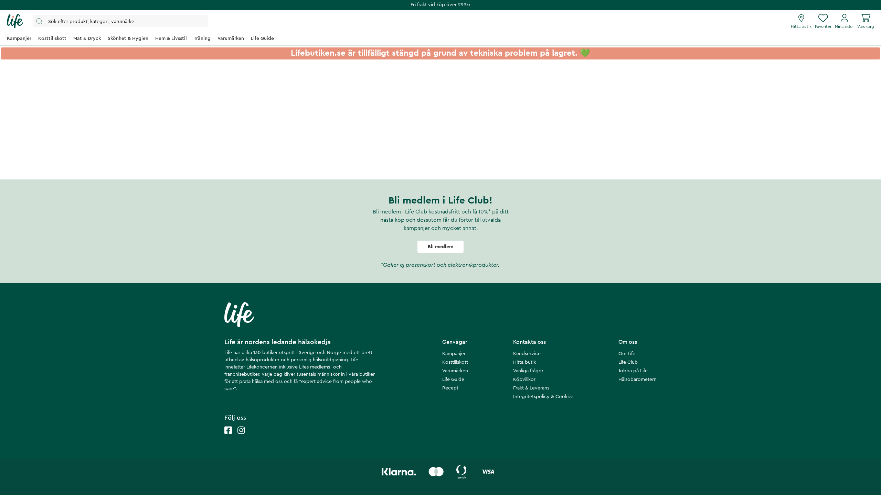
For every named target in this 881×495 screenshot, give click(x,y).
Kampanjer (454, 353)
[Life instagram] (241, 437)
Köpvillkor (524, 379)
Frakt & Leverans (531, 388)
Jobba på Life (633, 370)
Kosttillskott (455, 362)
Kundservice (527, 353)
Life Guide (453, 379)
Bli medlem (440, 246)
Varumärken (455, 370)
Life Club (628, 362)
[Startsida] (15, 21)
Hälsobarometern (637, 379)
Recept (450, 388)
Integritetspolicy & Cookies (543, 396)
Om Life (626, 353)
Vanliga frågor (528, 370)
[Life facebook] (228, 437)
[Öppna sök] (120, 21)
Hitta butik (524, 362)
